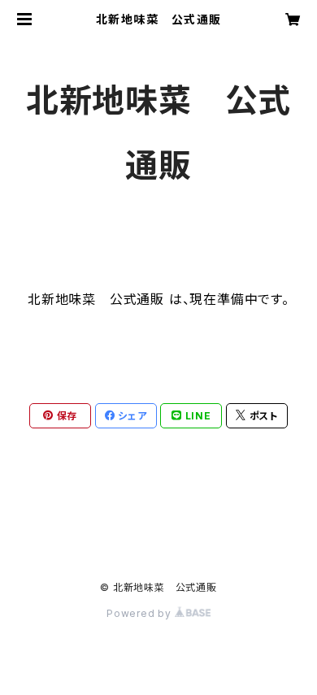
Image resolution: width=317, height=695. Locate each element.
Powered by (140, 613)
